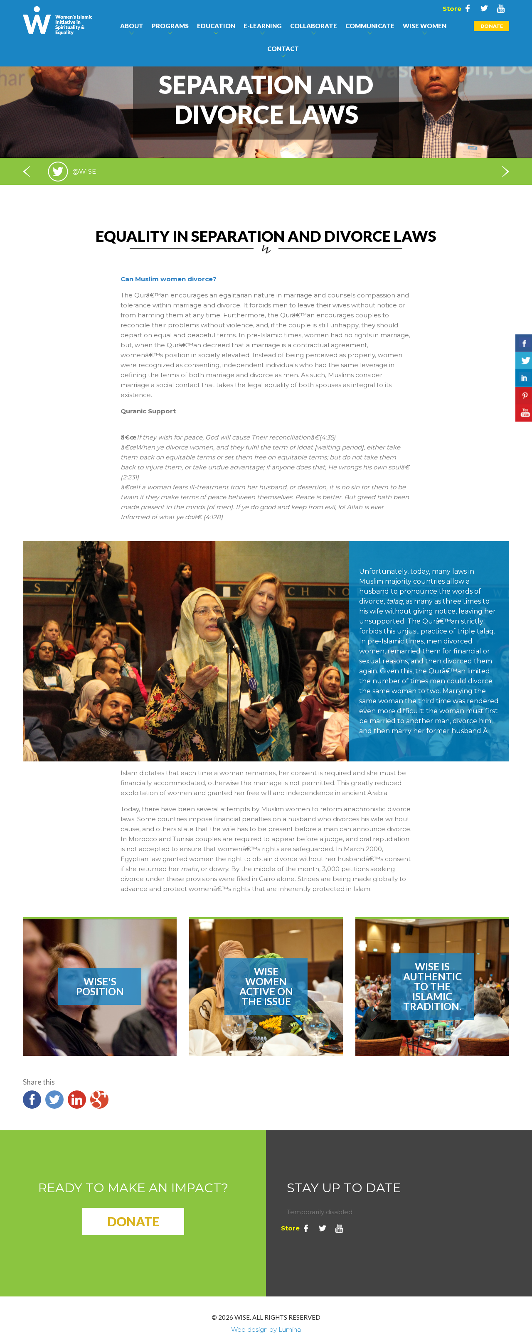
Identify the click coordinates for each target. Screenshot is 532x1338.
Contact (283, 48)
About (131, 25)
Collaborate (313, 25)
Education (216, 25)
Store (451, 8)
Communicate (369, 25)
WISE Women (424, 25)
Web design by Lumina (266, 1329)
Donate (491, 26)
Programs (170, 25)
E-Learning (263, 25)
